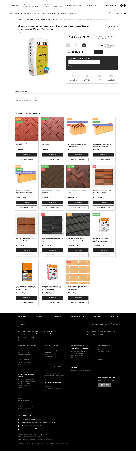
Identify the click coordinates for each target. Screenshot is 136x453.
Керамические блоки (52, 362)
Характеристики (21, 91)
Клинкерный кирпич (51, 345)
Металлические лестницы (26, 410)
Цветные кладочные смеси (26, 379)
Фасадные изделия (24, 369)
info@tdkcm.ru (26, 340)
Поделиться (114, 26)
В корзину (98, 52)
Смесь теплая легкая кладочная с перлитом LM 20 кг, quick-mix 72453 (103, 240)
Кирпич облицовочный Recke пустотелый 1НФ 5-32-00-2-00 (52, 240)
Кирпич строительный (106, 365)
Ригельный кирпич (78, 345)
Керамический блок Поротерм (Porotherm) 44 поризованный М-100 (77, 144)
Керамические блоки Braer (52, 371)
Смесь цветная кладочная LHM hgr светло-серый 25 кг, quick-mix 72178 (26, 287)
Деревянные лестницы (25, 408)
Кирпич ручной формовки (27, 345)
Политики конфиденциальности (79, 66)
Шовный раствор (76, 357)
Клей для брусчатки (77, 362)
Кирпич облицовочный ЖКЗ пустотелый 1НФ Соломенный (77, 287)
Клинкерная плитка (24, 362)
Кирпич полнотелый (104, 369)
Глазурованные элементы (26, 366)
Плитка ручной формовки (25, 364)
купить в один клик (26, 159)
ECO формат (21, 350)
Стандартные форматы (24, 348)
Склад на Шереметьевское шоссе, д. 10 (103, 331)
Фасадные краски (50, 390)
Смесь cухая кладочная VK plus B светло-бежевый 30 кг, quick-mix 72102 (51, 287)
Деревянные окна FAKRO (106, 380)
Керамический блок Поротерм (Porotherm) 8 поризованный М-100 (102, 144)
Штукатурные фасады (52, 382)
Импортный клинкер (50, 350)
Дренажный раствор (77, 360)
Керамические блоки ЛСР (52, 366)
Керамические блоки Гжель (53, 369)
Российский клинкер (50, 348)
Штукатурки (21, 389)
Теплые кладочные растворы (26, 381)
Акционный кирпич (24, 354)
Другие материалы (23, 400)
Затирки (20, 387)
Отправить (108, 62)
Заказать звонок (110, 5)
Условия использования (45, 439)
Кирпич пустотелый (104, 372)
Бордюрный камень (77, 355)
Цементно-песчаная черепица (80, 370)
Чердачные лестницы (26, 406)
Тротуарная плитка (77, 353)
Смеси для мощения (24, 383)
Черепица (74, 367)
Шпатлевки (21, 392)
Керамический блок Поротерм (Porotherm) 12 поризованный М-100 (25, 192)
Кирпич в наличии (23, 352)
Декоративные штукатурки (52, 388)
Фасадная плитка (24, 360)
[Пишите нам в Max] (125, 5)
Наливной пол (22, 396)
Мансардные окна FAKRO (107, 377)
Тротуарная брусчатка (80, 348)
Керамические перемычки (52, 373)
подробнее (26, 154)
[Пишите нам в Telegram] (121, 5)
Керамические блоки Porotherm (54, 364)
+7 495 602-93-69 (74, 5)
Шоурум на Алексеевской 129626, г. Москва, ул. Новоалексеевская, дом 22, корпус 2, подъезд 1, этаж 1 (38, 333)
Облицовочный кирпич (106, 345)
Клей (19, 394)
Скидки (106, 384)
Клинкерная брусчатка (78, 351)
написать (92, 5)
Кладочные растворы (24, 385)
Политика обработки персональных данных (31, 436)
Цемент (20, 398)
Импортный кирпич (104, 351)
